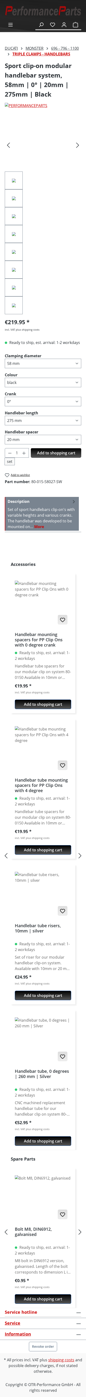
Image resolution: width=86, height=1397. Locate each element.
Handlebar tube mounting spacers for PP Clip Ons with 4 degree (41, 785)
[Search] (41, 24)
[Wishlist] (52, 24)
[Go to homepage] (43, 11)
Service (12, 1323)
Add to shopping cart (56, 453)
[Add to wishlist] (62, 619)
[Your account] (64, 24)
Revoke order (43, 1346)
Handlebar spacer (21, 432)
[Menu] (10, 24)
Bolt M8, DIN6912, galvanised (33, 1231)
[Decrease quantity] (10, 453)
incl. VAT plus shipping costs (22, 329)
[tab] (42, 514)
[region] (43, 216)
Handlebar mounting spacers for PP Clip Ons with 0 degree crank (39, 639)
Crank (10, 394)
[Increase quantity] (24, 453)
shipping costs (61, 1360)
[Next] (77, 144)
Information (18, 1334)
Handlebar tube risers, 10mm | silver (38, 928)
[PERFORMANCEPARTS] (43, 105)
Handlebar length (21, 413)
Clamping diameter (23, 355)
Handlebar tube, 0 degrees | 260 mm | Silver (42, 1074)
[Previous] (8, 144)
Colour (11, 374)
